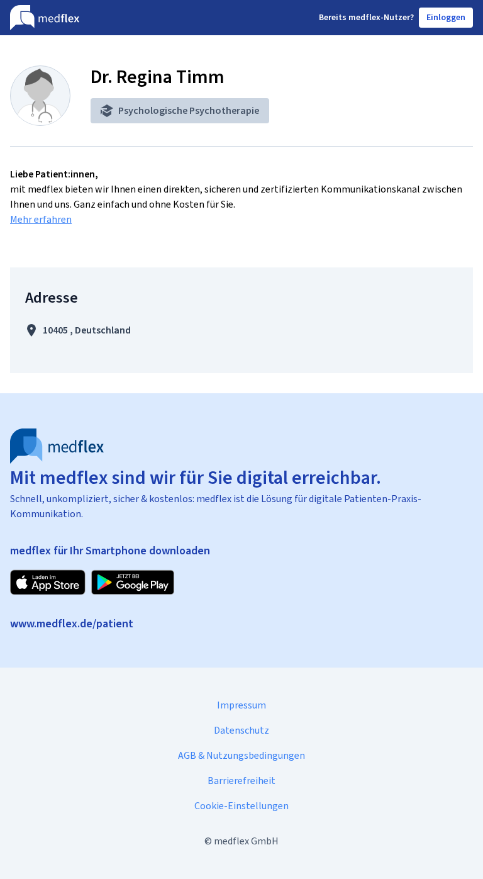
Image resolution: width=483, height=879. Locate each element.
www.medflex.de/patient (71, 623)
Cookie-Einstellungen (241, 805)
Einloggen (445, 17)
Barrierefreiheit (241, 780)
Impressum (241, 705)
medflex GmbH (246, 841)
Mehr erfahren (41, 219)
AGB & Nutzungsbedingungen (241, 755)
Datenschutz (241, 730)
